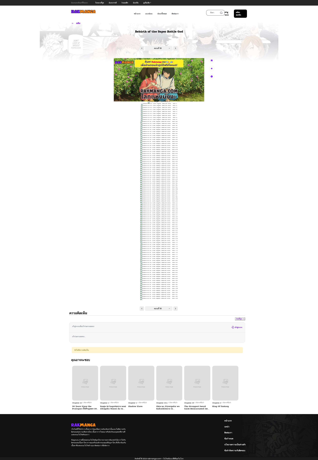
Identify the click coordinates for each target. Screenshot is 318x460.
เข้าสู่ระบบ (227, 13)
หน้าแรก (137, 13)
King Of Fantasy (220, 406)
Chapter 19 (189, 403)
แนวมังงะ (149, 13)
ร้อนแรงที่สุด (99, 2)
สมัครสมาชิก (238, 13)
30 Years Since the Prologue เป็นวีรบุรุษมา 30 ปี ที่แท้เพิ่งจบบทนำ (84, 409)
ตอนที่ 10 (158, 48)
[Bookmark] (211, 60)
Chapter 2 (216, 403)
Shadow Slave (135, 406)
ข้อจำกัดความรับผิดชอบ (234, 450)
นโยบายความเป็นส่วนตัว (235, 444)
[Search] (221, 13)
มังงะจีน (135, 2)
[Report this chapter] (211, 76)
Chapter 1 (104, 403)
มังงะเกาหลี (113, 2)
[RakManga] (83, 11)
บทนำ (226, 426)
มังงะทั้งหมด (162, 13)
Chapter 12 (77, 403)
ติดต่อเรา (175, 13)
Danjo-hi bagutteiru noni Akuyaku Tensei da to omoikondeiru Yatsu (113, 409)
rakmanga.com (154, 458)
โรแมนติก (125, 2)
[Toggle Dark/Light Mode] (211, 68)
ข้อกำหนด (228, 438)
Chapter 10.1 (161, 403)
